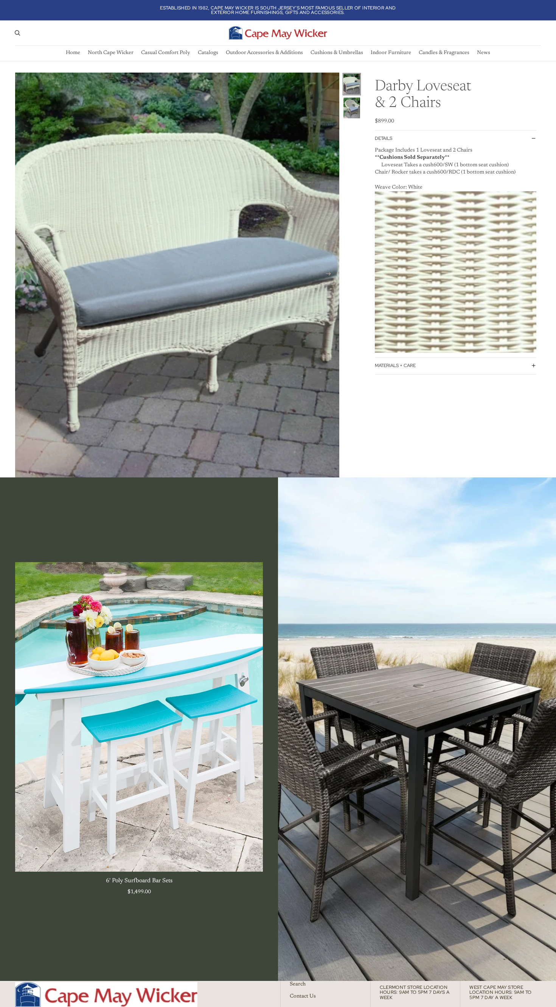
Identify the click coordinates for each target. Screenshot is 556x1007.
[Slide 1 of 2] (351, 84)
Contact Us (303, 996)
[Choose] (251, 860)
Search (298, 984)
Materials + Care (395, 366)
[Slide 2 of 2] (351, 108)
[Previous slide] (23, 274)
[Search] (17, 33)
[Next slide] (331, 274)
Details (383, 138)
